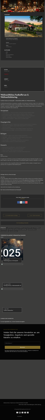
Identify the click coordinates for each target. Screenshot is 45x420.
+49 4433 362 (8, 46)
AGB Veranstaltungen (29, 404)
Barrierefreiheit (20, 402)
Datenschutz (7, 402)
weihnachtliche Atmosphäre (21, 229)
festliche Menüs (28, 227)
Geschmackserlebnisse (9, 54)
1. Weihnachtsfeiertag (11, 227)
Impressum (13, 402)
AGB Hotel (21, 404)
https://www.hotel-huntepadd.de (11, 43)
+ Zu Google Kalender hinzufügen (11, 215)
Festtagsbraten (37, 227)
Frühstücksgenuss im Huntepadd (11, 260)
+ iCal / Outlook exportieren (34, 215)
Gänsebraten (4, 229)
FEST (7, 53)
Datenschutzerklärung (24, 351)
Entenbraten (20, 227)
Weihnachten (8, 56)
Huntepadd (10, 229)
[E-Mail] (26, 202)
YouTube (27, 416)
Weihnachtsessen (5, 231)
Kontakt (26, 402)
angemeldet (7, 321)
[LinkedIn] (23, 202)
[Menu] (5, 3)
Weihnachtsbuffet (32, 229)
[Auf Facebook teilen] (18, 202)
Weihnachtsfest (13, 231)
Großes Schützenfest (8, 310)
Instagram (25, 416)
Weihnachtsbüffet (9, 57)
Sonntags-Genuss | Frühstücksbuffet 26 (12, 285)
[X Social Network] (21, 202)
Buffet (7, 52)
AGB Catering (38, 404)
